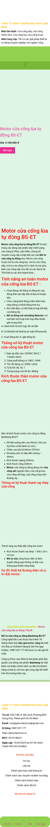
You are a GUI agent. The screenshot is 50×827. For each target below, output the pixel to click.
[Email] (18, 819)
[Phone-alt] (19, 800)
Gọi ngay (41, 824)
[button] (25, 65)
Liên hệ (7, 824)
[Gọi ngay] (41, 819)
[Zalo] (29, 819)
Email (18, 824)
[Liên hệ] (7, 819)
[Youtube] (31, 800)
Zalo (29, 824)
